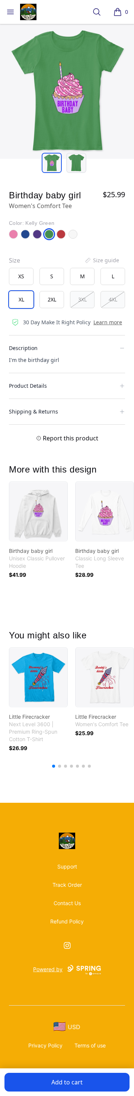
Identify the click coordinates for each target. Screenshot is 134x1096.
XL (21, 299)
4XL (113, 299)
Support (67, 866)
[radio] (21, 276)
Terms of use (90, 1045)
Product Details (28, 385)
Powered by (48, 969)
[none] (101, 260)
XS (21, 276)
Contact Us (67, 903)
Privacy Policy (45, 1045)
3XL (82, 299)
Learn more (107, 322)
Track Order (67, 885)
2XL (52, 299)
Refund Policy (67, 921)
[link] (38, 511)
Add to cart (67, 1082)
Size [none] (14, 260)
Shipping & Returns (33, 411)
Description (23, 348)
